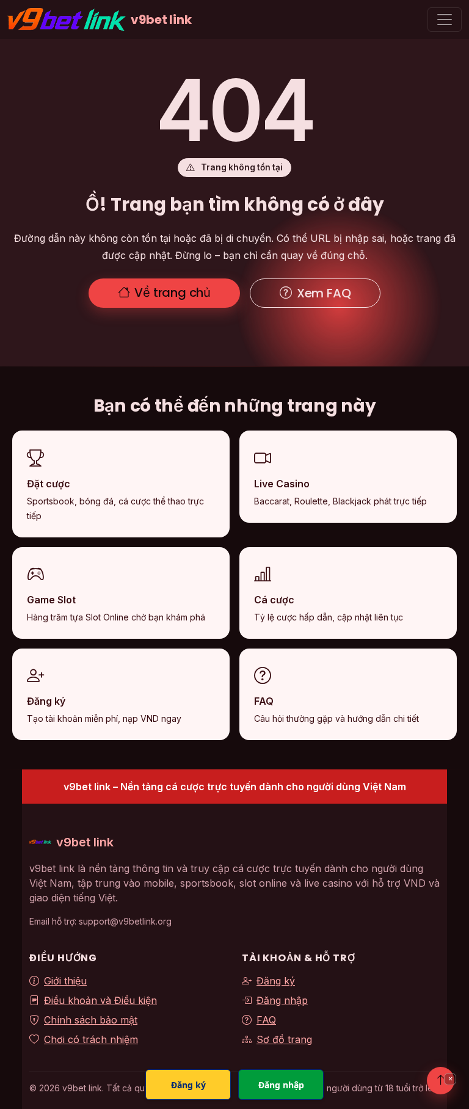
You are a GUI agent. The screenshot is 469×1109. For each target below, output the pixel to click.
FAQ (266, 1020)
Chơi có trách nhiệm (91, 1039)
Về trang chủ (172, 292)
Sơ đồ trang (284, 1039)
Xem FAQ (324, 293)
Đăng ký (275, 981)
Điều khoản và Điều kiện (100, 1000)
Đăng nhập (282, 1000)
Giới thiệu (65, 981)
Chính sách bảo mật (90, 1020)
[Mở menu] (444, 19)
